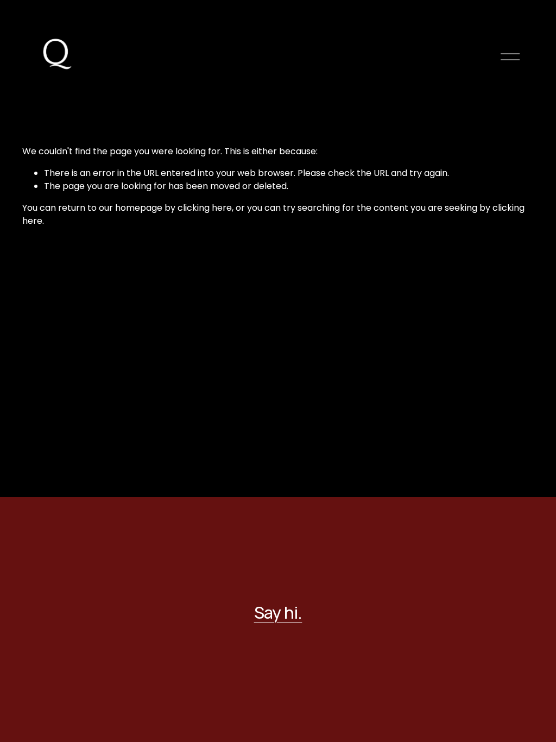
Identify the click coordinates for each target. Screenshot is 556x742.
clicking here (205, 208)
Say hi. (278, 612)
